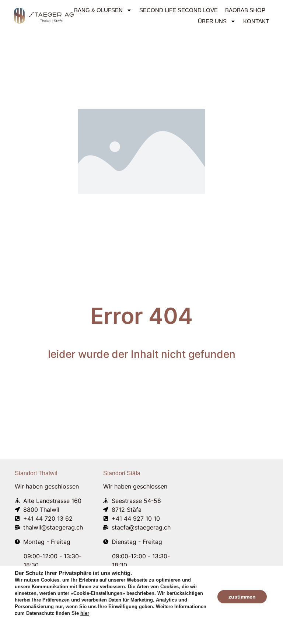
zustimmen (242, 597)
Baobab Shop (245, 10)
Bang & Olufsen (98, 10)
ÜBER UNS (212, 21)
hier (84, 613)
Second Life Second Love (178, 10)
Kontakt (256, 21)
